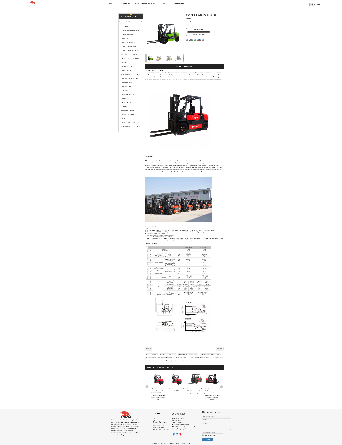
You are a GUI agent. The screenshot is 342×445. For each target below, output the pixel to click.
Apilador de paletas (158, 421)
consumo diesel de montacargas (210, 354)
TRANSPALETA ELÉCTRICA (127, 36)
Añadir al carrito (198, 34)
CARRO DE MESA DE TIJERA (129, 104)
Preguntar (197, 29)
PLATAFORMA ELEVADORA (130, 74)
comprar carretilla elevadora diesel (188, 354)
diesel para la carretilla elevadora (181, 361)
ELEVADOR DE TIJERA (130, 78)
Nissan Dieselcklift (181, 357)
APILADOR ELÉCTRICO (130, 50)
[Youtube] (180, 434)
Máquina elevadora (151, 354)
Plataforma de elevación (159, 425)
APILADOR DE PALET (128, 42)
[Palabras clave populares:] (311, 4)
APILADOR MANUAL (129, 46)
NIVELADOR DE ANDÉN (130, 122)
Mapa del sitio (186, 443)
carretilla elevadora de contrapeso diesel (157, 361)
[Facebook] (173, 434)
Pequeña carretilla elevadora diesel (199, 357)
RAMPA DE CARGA (127, 110)
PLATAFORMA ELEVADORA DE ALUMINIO (128, 86)
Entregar (207, 439)
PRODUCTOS (125, 22)
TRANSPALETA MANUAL (130, 30)
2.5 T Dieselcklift (216, 357)
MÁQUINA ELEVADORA (129, 54)
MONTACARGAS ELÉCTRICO (128, 68)
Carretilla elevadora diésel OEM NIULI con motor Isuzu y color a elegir (193, 391)
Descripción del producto (184, 66)
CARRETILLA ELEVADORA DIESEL (131, 60)
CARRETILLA (125, 26)
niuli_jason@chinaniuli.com (181, 424)
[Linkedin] (177, 434)
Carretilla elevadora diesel (167, 354)
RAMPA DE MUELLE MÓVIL (129, 116)
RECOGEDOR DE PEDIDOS (128, 96)
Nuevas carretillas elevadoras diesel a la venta (159, 357)
